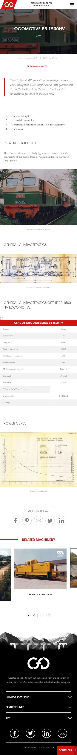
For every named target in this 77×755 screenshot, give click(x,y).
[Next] (48, 615)
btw (8, 717)
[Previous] (29, 615)
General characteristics (23, 120)
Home (20, 58)
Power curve (17, 128)
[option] (39, 574)
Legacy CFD (32, 58)
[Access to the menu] (72, 4)
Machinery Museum (50, 58)
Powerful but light (20, 115)
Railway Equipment (18, 696)
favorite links (15, 707)
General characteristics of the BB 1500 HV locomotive (38, 124)
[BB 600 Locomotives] (40, 568)
